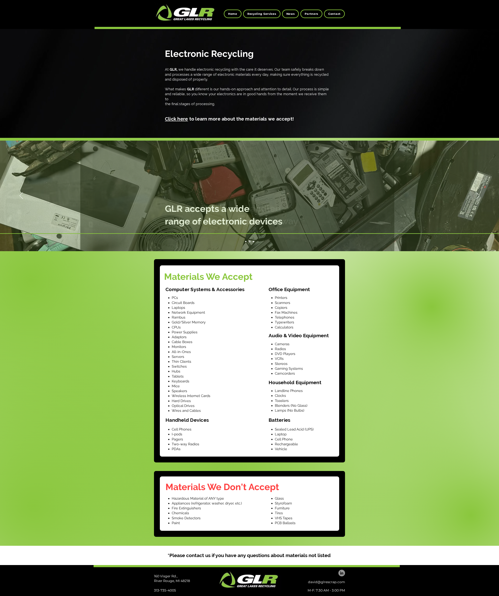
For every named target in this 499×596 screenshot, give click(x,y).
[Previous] (21, 196)
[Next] (478, 196)
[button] (261, 14)
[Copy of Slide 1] (253, 241)
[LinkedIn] (341, 573)
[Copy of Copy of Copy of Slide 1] (246, 241)
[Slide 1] (249, 241)
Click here (176, 119)
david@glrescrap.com (326, 582)
